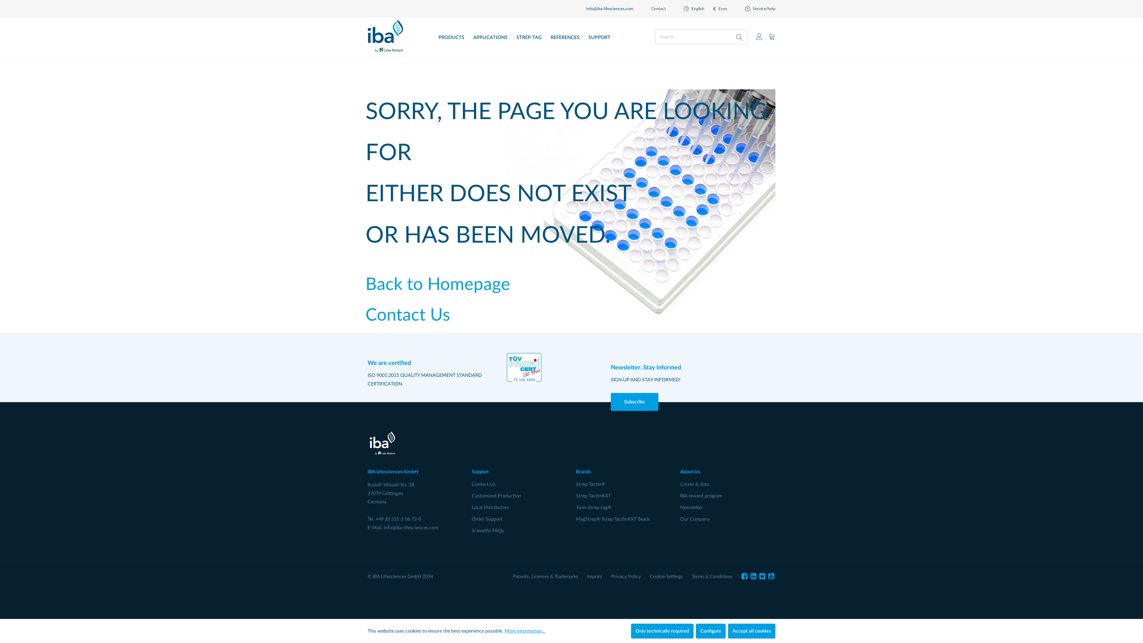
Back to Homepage (438, 284)
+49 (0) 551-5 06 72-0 (398, 519)
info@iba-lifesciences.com (411, 527)
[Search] (739, 36)
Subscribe (634, 401)
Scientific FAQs (488, 530)
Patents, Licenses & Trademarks (545, 576)
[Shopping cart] (772, 37)
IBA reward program (701, 496)
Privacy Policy (626, 576)
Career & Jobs (694, 484)
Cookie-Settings (666, 576)
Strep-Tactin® (590, 484)
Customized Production (496, 496)
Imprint (594, 576)
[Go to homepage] (385, 34)
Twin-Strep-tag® (593, 507)
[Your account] (759, 37)
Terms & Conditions (712, 576)
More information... (525, 631)
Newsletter (691, 507)
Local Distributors (490, 507)
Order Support (487, 519)
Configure (710, 631)
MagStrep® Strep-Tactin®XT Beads (613, 519)
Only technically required (662, 631)
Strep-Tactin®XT (593, 496)
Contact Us (408, 315)
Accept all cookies (752, 631)
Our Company (695, 519)
